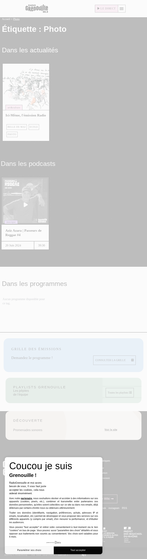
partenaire (26, 498)
